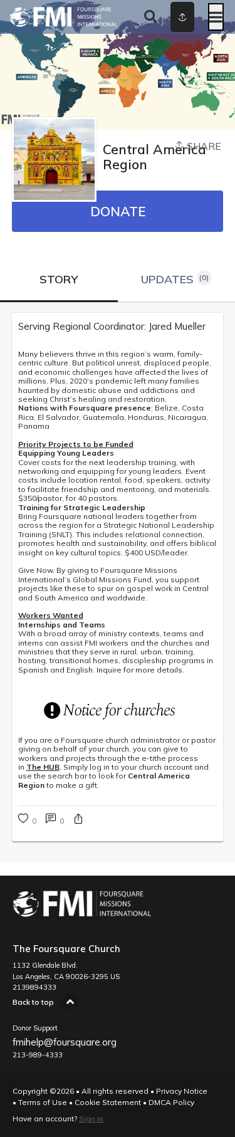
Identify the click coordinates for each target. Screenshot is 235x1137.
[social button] (182, 17)
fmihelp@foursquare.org (65, 1042)
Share (202, 146)
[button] (78, 820)
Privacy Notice (181, 1091)
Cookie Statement (108, 1102)
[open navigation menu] (216, 17)
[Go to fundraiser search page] (150, 17)
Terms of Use (42, 1102)
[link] (117, 326)
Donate (117, 211)
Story (58, 279)
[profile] (171, 16)
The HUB (43, 767)
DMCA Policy (171, 1102)
